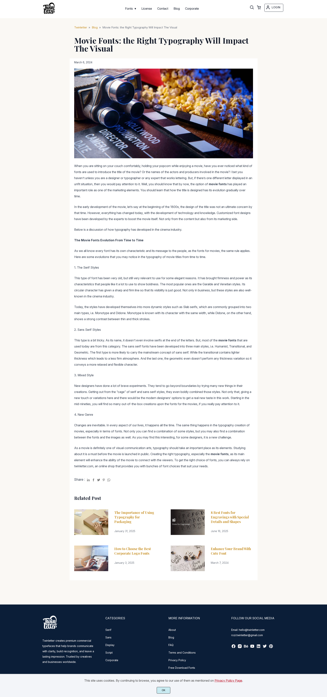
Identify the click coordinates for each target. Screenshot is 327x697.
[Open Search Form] (252, 8)
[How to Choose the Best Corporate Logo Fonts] (91, 558)
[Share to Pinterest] (103, 479)
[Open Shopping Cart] (259, 8)
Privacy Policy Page (228, 680)
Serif (108, 629)
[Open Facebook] (233, 647)
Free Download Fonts (181, 667)
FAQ (171, 645)
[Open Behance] (246, 647)
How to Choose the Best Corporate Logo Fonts (132, 551)
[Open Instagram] (239, 647)
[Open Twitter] (264, 647)
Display (109, 645)
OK (163, 690)
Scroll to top (323, 598)
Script (109, 652)
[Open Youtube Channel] (252, 647)
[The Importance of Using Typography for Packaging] (91, 522)
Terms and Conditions (182, 652)
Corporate (111, 660)
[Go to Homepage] (49, 14)
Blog (171, 637)
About (172, 629)
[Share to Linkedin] (88, 479)
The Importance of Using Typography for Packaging (134, 517)
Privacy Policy (177, 660)
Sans (108, 637)
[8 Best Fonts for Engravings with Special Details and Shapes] (188, 522)
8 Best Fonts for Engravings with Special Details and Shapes (230, 517)
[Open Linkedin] (258, 647)
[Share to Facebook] (93, 479)
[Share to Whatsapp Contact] (109, 479)
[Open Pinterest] (271, 647)
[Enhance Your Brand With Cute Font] (188, 558)
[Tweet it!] (98, 479)
